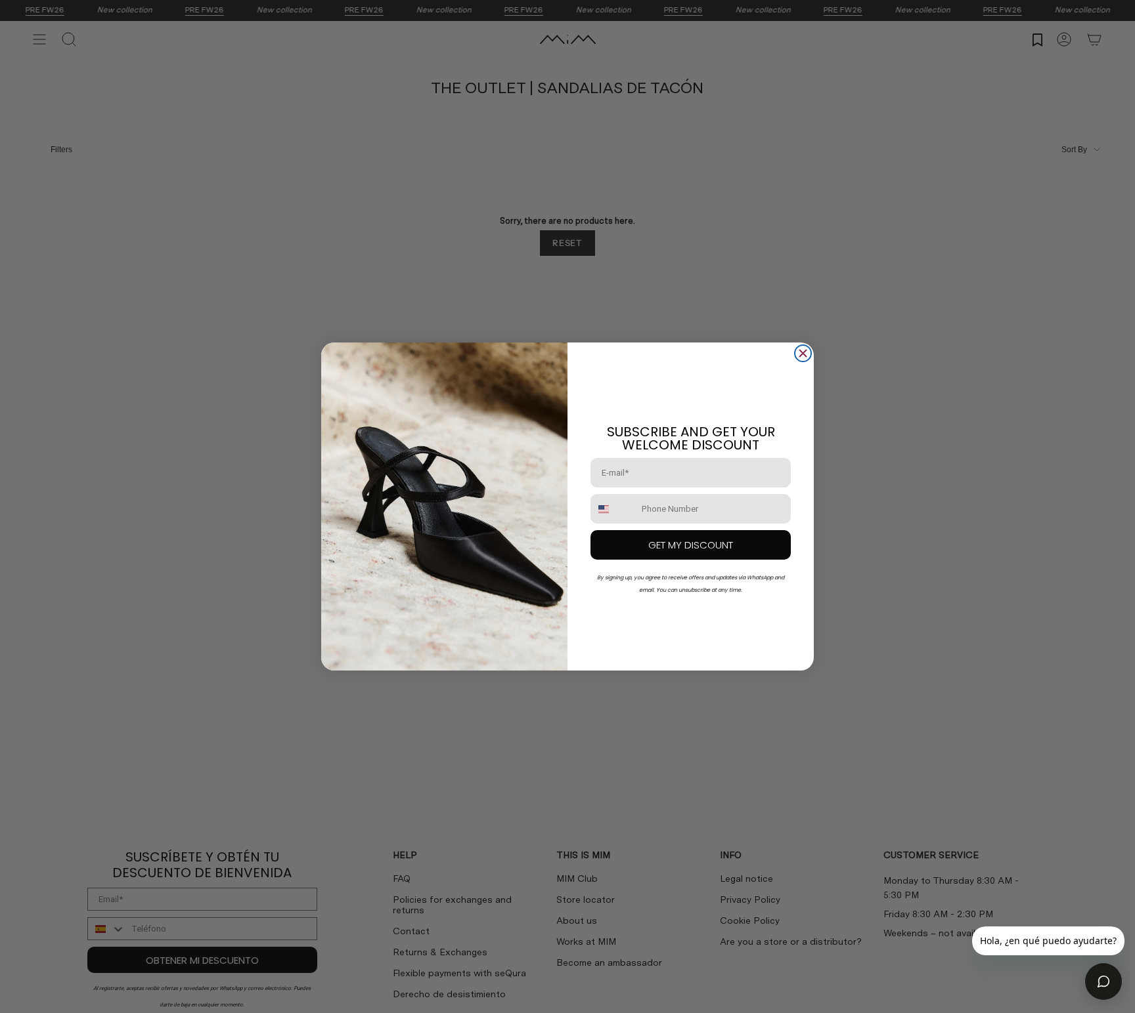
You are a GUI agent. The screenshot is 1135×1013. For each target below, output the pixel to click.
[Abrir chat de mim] (1103, 981)
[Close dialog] (803, 353)
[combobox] (613, 509)
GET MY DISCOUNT (690, 545)
